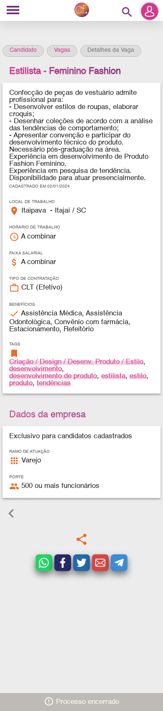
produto (21, 383)
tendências (54, 383)
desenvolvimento (35, 369)
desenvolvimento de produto (53, 376)
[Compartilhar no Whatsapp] (44, 562)
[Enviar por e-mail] (100, 562)
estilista (113, 376)
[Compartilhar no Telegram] (119, 562)
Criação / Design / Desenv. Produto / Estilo (76, 362)
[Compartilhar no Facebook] (62, 562)
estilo (138, 376)
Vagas (62, 50)
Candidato (23, 50)
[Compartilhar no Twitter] (81, 562)
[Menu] (13, 11)
